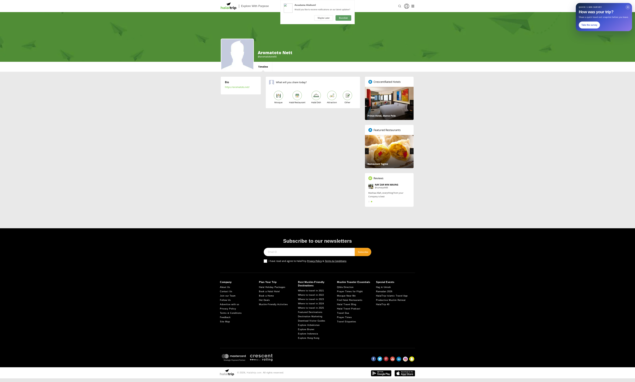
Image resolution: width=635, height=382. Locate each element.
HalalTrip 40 (382, 304)
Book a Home (266, 296)
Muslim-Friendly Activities (273, 304)
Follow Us (225, 300)
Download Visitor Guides (311, 321)
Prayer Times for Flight (350, 291)
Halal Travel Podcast (348, 308)
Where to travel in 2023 (311, 299)
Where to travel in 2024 (311, 303)
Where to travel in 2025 (311, 308)
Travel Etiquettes (346, 321)
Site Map (225, 321)
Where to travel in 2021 (311, 290)
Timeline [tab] (263, 66)
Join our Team (228, 296)
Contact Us (226, 291)
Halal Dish (316, 102)
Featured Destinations (310, 312)
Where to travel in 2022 (311, 295)
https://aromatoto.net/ (237, 87)
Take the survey (589, 25)
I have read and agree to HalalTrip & (307, 261)
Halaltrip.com (254, 372)
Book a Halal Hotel (269, 291)
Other (347, 102)
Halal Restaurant (297, 102)
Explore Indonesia (308, 333)
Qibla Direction (345, 287)
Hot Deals (264, 300)
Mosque (278, 102)
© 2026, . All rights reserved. (260, 372)
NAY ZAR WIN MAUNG (386, 184)
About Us (225, 287)
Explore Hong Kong (308, 338)
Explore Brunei (306, 329)
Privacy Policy (314, 261)
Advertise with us (229, 304)
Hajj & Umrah (383, 287)
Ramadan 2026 (384, 291)
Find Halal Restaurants (349, 300)
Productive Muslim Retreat (391, 300)
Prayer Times (344, 317)
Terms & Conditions (335, 261)
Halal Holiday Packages (272, 287)
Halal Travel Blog (346, 304)
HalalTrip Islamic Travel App (392, 296)
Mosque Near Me (346, 296)
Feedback (225, 317)
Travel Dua (343, 313)
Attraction (332, 102)
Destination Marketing (310, 316)
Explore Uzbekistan (309, 325)
